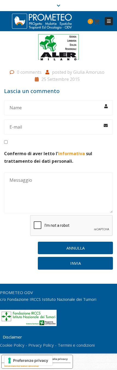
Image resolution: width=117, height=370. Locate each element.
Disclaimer (12, 337)
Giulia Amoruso (88, 72)
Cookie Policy (12, 345)
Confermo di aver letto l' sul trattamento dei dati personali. (48, 157)
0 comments (29, 72)
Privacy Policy (41, 345)
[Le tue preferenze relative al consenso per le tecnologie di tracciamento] (28, 360)
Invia (75, 263)
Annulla (75, 248)
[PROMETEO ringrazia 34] (58, 49)
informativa (71, 154)
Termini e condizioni (76, 345)
